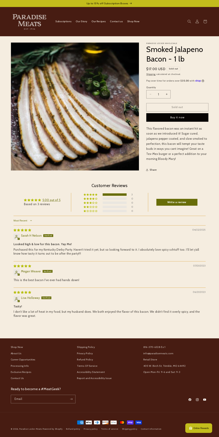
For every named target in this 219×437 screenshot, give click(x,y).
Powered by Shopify (53, 429)
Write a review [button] (176, 202)
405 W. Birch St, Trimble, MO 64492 (164, 365)
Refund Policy (85, 359)
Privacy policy (91, 429)
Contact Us (17, 378)
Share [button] (153, 169)
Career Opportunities (23, 359)
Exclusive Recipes (21, 372)
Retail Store (150, 359)
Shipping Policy (86, 347)
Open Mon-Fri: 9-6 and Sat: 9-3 (161, 372)
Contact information (151, 429)
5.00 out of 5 (51, 200)
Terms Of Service (87, 365)
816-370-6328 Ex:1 (154, 347)
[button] (189, 21)
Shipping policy (129, 429)
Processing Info (20, 365)
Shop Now (17, 347)
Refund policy (73, 429)
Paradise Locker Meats (30, 429)
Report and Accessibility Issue (94, 378)
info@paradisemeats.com (158, 353)
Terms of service (109, 429)
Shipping (151, 74)
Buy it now (177, 117)
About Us (16, 353)
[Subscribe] (71, 399)
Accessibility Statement (91, 372)
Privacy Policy (85, 353)
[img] (22, 230)
